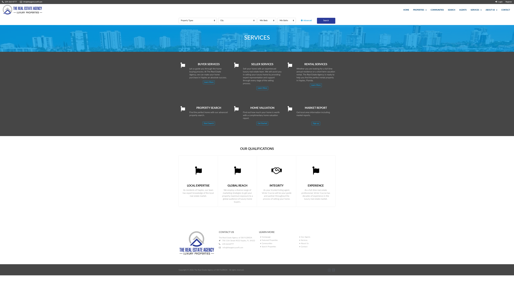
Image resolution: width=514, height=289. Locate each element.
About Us (490, 10)
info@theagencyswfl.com (233, 248)
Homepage (266, 237)
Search (451, 10)
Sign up (316, 123)
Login (500, 2)
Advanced (307, 21)
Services (475, 10)
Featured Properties (270, 240)
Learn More (208, 82)
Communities (437, 10)
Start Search (209, 123)
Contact (505, 10)
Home (406, 10)
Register (509, 2)
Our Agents (305, 237)
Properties (418, 10)
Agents (463, 10)
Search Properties (269, 247)
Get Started (262, 123)
